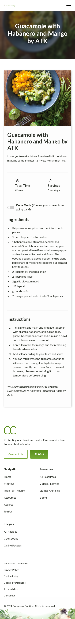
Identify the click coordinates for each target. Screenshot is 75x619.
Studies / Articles (50, 490)
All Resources (48, 476)
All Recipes (10, 531)
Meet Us (9, 483)
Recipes (8, 504)
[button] (67, 5)
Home (7, 476)
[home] (11, 5)
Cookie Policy (11, 576)
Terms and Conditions (16, 563)
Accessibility (11, 589)
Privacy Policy (11, 569)
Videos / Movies (49, 483)
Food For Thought (14, 490)
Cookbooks (11, 538)
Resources (10, 497)
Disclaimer (9, 595)
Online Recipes (13, 545)
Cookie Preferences (15, 582)
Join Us (39, 453)
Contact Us (15, 454)
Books (43, 497)
